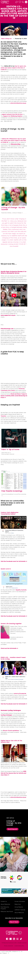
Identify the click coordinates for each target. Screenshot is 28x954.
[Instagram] (14, 939)
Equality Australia (21, 590)
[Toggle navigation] (26, 2)
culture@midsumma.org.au (18, 103)
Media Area (18, 904)
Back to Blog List (7, 38)
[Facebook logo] (7, 939)
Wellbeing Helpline (16, 116)
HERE (24, 771)
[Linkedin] (17, 939)
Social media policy (19, 945)
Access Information (20, 901)
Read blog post (12, 829)
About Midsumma (5, 904)
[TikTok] (21, 939)
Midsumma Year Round (7, 911)
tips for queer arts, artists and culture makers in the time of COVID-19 (13, 67)
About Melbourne (19, 912)
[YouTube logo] (11, 939)
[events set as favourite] (20, 2)
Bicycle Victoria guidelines (11, 730)
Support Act (6, 116)
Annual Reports (19, 907)
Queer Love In (6, 569)
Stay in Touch (14, 922)
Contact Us (4, 901)
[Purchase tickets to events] (16, 2)
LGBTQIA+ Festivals (20, 909)
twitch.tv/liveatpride (20, 693)
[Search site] (23, 2)
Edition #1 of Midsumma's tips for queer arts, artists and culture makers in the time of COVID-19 (13, 140)
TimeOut (3, 416)
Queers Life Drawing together (11, 623)
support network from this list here (12, 114)
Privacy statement (8, 945)
